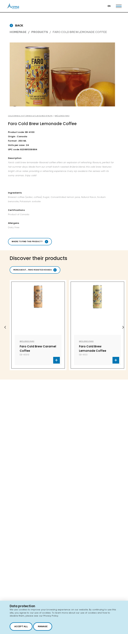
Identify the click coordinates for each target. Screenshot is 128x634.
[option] (62, 74)
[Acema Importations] (13, 8)
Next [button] (123, 327)
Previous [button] (5, 327)
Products (39, 32)
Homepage (18, 32)
